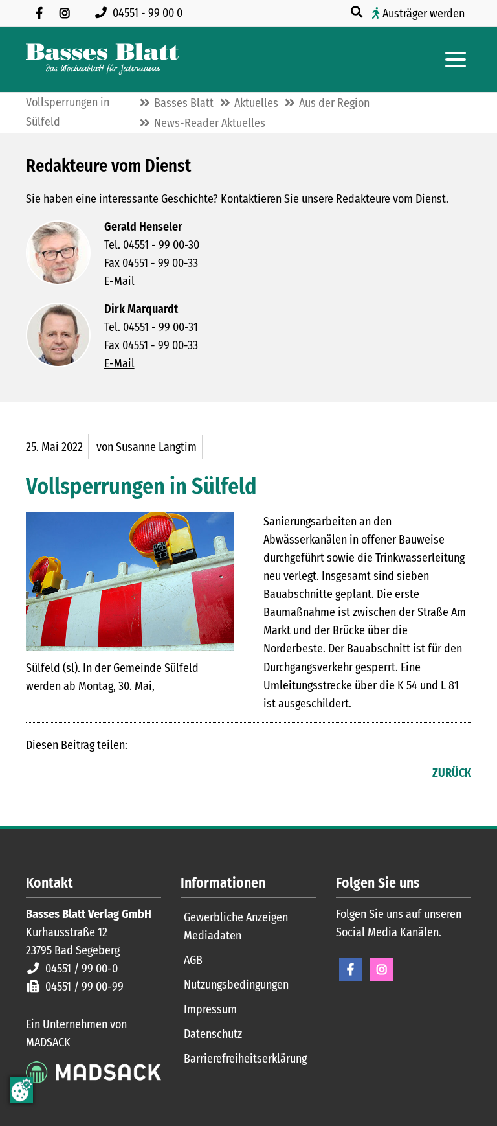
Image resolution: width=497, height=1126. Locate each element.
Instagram (381, 969)
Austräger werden (423, 13)
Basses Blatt (184, 103)
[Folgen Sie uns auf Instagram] (65, 13)
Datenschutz (213, 1034)
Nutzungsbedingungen (236, 985)
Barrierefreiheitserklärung (245, 1058)
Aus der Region (334, 103)
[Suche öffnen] (358, 12)
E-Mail (119, 281)
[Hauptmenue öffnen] (455, 59)
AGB (193, 960)
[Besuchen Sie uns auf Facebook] (39, 13)
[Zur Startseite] (102, 59)
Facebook (36, 774)
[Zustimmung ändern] (21, 1090)
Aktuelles (256, 103)
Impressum (210, 1009)
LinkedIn (62, 774)
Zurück (451, 773)
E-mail (88, 774)
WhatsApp (114, 774)
